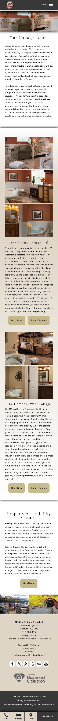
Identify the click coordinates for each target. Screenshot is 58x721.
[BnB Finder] (29, 682)
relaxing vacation (24, 475)
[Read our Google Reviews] (32, 664)
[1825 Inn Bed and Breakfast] (9, 9)
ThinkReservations (45, 704)
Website (32, 635)
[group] (29, 315)
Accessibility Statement (29, 645)
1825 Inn (34, 251)
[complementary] (29, 550)
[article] (29, 231)
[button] (44, 4)
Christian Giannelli (36, 655)
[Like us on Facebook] (12, 664)
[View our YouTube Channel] (45, 664)
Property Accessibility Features (29, 516)
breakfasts (44, 99)
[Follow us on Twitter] (19, 664)
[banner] (29, 664)
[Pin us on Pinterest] (25, 664)
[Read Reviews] (39, 664)
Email (24, 635)
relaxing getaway (36, 311)
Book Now (16, 320)
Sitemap (29, 651)
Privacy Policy (29, 648)
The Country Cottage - (26, 242)
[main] (29, 81)
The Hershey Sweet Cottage (29, 404)
